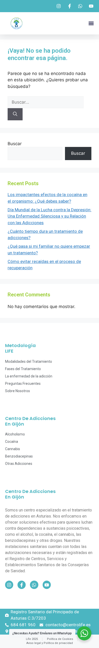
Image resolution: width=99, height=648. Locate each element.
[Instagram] (9, 585)
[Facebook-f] (22, 585)
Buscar (15, 143)
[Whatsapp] (34, 585)
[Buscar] (15, 114)
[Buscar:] (46, 102)
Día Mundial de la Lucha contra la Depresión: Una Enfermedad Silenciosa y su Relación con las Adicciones (49, 216)
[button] (91, 23)
